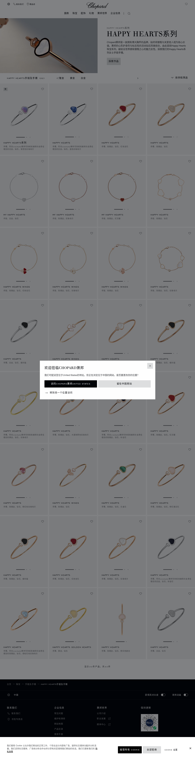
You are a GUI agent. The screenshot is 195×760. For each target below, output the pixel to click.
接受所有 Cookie (130, 750)
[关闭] (190, 748)
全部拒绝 (152, 750)
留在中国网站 (124, 384)
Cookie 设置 (171, 750)
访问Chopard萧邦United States (70, 384)
